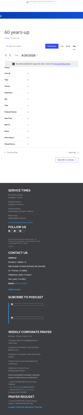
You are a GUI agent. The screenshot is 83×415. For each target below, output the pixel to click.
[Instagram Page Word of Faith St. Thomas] (16, 231)
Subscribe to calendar (66, 160)
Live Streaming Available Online (20, 222)
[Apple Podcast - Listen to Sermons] (27, 305)
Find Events (51, 46)
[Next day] (10, 55)
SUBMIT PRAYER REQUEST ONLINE (25, 407)
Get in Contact (21, 283)
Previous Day (12, 152)
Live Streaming (15, 387)
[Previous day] (6, 55)
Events (7, 38)
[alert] (41, 64)
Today (16, 55)
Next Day (72, 152)
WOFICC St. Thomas (26, 390)
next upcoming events (62, 64)
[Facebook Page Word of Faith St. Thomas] (11, 231)
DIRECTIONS (14, 290)
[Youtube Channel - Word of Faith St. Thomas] (22, 231)
